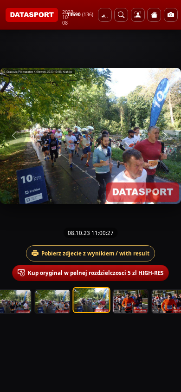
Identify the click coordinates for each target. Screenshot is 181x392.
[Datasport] (32, 15)
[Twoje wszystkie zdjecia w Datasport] (138, 15)
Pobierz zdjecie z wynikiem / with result (95, 253)
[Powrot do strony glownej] (154, 15)
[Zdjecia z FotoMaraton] (171, 15)
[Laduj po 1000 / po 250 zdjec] (105, 15)
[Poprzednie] (15, 135)
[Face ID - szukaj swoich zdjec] (121, 15)
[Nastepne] (165, 135)
